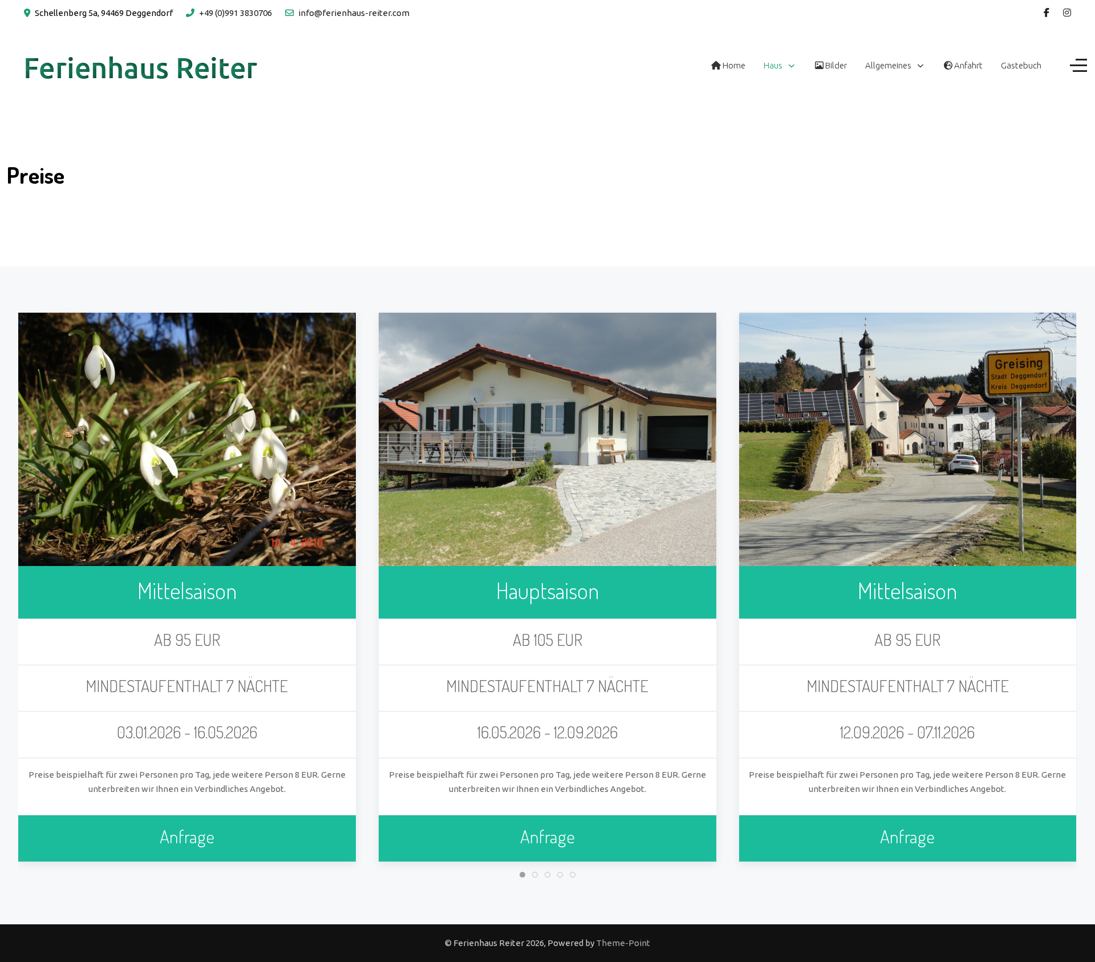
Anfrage (187, 836)
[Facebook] (1046, 12)
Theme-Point (623, 943)
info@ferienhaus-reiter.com (353, 13)
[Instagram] (1067, 12)
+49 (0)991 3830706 (235, 13)
